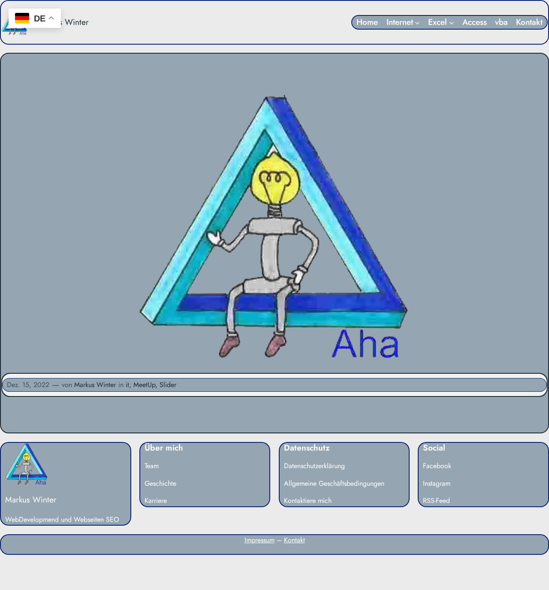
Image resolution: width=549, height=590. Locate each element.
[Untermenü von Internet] (417, 22)
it (127, 385)
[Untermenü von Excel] (451, 22)
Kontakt (294, 540)
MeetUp (144, 385)
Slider (168, 385)
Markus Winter (63, 22)
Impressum (259, 540)
